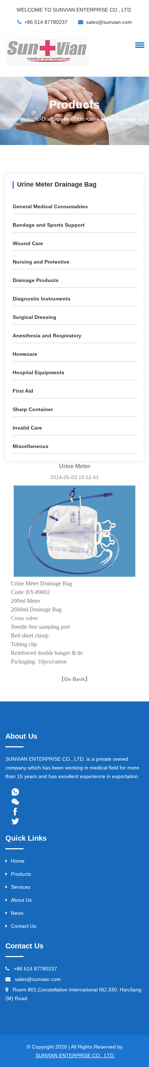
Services (20, 887)
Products (21, 874)
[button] (138, 44)
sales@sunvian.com (109, 22)
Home (18, 861)
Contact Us (23, 926)
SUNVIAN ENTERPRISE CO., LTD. (75, 1055)
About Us (21, 900)
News (17, 913)
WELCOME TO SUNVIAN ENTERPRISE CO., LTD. (74, 10)
